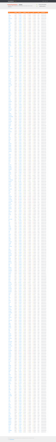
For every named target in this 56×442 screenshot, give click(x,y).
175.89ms (20, 315)
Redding (10, 324)
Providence (10, 317)
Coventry (10, 122)
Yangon (9, 425)
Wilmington (10, 422)
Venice (9, 410)
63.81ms (20, 385)
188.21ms (20, 50)
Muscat (10, 279)
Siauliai (9, 368)
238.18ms (20, 400)
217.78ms (20, 427)
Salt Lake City (10, 341)
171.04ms (20, 231)
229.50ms (20, 33)
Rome (9, 332)
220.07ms (20, 267)
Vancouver (10, 407)
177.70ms (20, 410)
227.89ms (20, 131)
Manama (10, 252)
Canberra (10, 92)
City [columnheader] (9, 12)
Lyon (9, 247)
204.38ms (20, 60)
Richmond (10, 327)
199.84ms (20, 415)
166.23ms (20, 403)
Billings (9, 60)
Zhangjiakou (10, 430)
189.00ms (20, 107)
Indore (9, 190)
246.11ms (20, 124)
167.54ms (20, 276)
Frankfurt (10, 154)
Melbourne (10, 261)
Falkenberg (10, 149)
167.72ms (20, 15)
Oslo (9, 296)
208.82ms (20, 210)
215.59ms (20, 401)
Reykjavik (10, 326)
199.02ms (20, 300)
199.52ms (20, 324)
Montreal (10, 273)
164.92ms (20, 407)
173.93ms (20, 152)
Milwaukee (10, 267)
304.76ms (20, 321)
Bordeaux (10, 66)
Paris (9, 303)
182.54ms (20, 332)
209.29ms (20, 311)
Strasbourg (10, 380)
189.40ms (20, 377)
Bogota (9, 63)
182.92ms (20, 145)
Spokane (10, 374)
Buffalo (9, 86)
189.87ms (20, 409)
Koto (9, 216)
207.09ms (20, 225)
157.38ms (20, 59)
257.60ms (20, 56)
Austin (9, 36)
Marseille (10, 258)
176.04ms (20, 318)
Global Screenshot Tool (42, 6)
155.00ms (20, 244)
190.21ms (20, 329)
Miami (9, 264)
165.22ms (20, 380)
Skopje (9, 371)
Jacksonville (10, 196)
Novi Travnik (10, 288)
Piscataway (10, 309)
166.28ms (20, 161)
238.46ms (20, 264)
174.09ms (20, 335)
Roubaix (10, 336)
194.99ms (20, 57)
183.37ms (20, 386)
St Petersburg (10, 377)
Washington (10, 418)
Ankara (9, 24)
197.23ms (20, 89)
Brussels (10, 80)
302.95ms (20, 72)
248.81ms (20, 273)
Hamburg (10, 172)
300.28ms (20, 302)
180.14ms (20, 217)
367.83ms (20, 69)
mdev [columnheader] (38, 12)
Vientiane (10, 413)
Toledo (9, 400)
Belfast (9, 50)
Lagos (9, 223)
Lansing (10, 226)
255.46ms (20, 226)
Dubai (9, 140)
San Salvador (10, 350)
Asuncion (10, 30)
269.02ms (20, 419)
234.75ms (20, 36)
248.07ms (20, 317)
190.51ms (20, 213)
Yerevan (10, 427)
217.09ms (20, 18)
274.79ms (20, 95)
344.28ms (20, 199)
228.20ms (20, 240)
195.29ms (20, 51)
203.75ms (20, 211)
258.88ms (20, 62)
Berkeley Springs (11, 56)
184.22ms (20, 368)
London (9, 240)
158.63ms (20, 330)
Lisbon (9, 237)
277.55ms (20, 63)
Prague (9, 315)
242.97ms (20, 339)
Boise (9, 65)
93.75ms (20, 294)
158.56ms (20, 252)
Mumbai (10, 276)
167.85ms (20, 75)
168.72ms (20, 66)
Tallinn (9, 386)
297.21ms (20, 178)
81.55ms (20, 216)
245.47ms (20, 119)
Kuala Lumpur (10, 219)
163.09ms (20, 229)
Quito (9, 321)
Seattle (9, 359)
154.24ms (20, 92)
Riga (9, 329)
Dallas (9, 127)
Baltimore (10, 41)
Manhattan (10, 255)
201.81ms (20, 416)
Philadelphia (10, 306)
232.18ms (20, 41)
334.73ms (20, 232)
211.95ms (20, 193)
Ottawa (9, 297)
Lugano (9, 244)
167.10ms (20, 122)
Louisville (10, 243)
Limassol (10, 234)
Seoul (9, 362)
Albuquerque (10, 18)
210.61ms (20, 235)
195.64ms (20, 424)
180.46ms (20, 395)
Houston (10, 184)
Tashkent (10, 389)
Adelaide (10, 15)
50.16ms (20, 175)
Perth (9, 305)
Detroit (9, 133)
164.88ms (20, 157)
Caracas (10, 95)
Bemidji (9, 53)
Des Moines (10, 131)
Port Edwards (10, 312)
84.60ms (20, 282)
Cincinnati (10, 110)
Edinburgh (10, 145)
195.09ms (20, 104)
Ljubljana (10, 238)
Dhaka (9, 134)
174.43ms (20, 238)
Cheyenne (10, 104)
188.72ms (20, 205)
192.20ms (20, 371)
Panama (10, 302)
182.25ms (20, 80)
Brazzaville (10, 72)
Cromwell (10, 124)
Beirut (9, 48)
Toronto (10, 401)
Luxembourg (10, 246)
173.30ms (20, 35)
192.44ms (20, 299)
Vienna (9, 412)
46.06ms (20, 413)
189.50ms (20, 412)
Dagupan (10, 125)
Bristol (9, 75)
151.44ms (20, 74)
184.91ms (20, 158)
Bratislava (10, 71)
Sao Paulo (10, 353)
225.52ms (20, 110)
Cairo (9, 89)
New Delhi (10, 282)
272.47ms (20, 214)
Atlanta (9, 33)
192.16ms (20, 187)
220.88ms (20, 392)
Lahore (9, 225)
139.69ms (20, 382)
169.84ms (20, 148)
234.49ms (20, 285)
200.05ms (20, 24)
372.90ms (20, 48)
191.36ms (20, 347)
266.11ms (20, 350)
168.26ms (20, 139)
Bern (9, 59)
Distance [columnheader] (16, 12)
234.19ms (20, 365)
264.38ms (20, 223)
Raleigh (9, 323)
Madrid (9, 249)
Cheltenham (10, 101)
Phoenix (10, 308)
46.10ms (20, 125)
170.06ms (20, 143)
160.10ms (20, 45)
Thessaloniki (10, 395)
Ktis (9, 217)
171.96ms (20, 163)
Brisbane (10, 74)
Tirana (9, 397)
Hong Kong (10, 181)
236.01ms (20, 86)
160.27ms (20, 249)
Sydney (9, 382)
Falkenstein (10, 151)
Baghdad (10, 38)
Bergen (9, 54)
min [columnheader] (28, 12)
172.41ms (20, 77)
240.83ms (20, 207)
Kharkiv (9, 213)
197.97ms (20, 326)
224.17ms (20, 418)
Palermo (10, 300)
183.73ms (20, 291)
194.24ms (20, 149)
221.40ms (20, 333)
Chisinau (10, 107)
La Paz (9, 222)
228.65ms (20, 184)
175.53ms (20, 247)
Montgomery (10, 270)
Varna (9, 409)
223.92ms (20, 68)
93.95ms (20, 398)
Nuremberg (10, 291)
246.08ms (20, 243)
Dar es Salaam (10, 128)
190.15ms (20, 237)
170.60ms (20, 279)
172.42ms (20, 137)
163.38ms (20, 27)
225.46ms (20, 38)
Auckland (10, 35)
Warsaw (10, 416)
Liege (9, 231)
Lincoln (9, 235)
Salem (9, 339)
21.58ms (20, 219)
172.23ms (20, 397)
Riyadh (9, 330)
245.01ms (20, 78)
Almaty (9, 21)
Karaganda (10, 207)
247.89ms (20, 196)
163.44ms (20, 47)
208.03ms (20, 374)
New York (10, 285)
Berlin (9, 57)
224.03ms (20, 234)
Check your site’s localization (42, 4)
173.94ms (20, 246)
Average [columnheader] (19, 12)
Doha (9, 136)
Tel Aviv (9, 392)
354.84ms (20, 222)
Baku (9, 39)
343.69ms (20, 202)
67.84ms (20, 134)
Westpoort (10, 421)
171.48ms (20, 151)
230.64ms (20, 327)
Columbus (10, 119)
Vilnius (9, 415)
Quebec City (10, 320)
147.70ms (20, 362)
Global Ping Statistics (13, 4)
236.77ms (20, 39)
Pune (9, 318)
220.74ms (20, 308)
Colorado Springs (11, 116)
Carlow (9, 98)
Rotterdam (10, 335)
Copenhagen (10, 121)
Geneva (10, 160)
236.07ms (20, 116)
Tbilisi (9, 391)
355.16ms (20, 353)
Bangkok (10, 44)
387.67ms (20, 30)
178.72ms (20, 101)
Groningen (10, 166)
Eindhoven (10, 148)
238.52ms (20, 430)
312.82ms (20, 128)
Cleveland (10, 113)
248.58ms (20, 133)
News (47, 1)
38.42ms (20, 44)
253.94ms (20, 54)
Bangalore (10, 42)
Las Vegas (10, 228)
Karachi (10, 205)
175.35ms (20, 166)
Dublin (9, 142)
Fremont (10, 155)
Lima (9, 232)
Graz (9, 163)
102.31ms (20, 136)
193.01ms (20, 140)
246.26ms (20, 323)
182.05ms (20, 314)
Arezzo (9, 27)
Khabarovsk (10, 211)
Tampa (9, 388)
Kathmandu (10, 208)
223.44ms (20, 391)
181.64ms (20, 98)
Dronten (10, 139)
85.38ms (20, 190)
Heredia (10, 178)
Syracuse (10, 383)
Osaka (9, 294)
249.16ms (20, 21)
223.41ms (20, 270)
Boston (9, 68)
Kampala (10, 202)
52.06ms (20, 181)
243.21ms (20, 383)
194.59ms (20, 146)
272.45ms (20, 406)
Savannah (10, 356)
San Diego (10, 344)
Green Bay (10, 164)
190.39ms (20, 341)
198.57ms (20, 389)
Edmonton (10, 146)
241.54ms (20, 309)
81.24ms (20, 208)
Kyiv (9, 220)
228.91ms (20, 306)
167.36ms (20, 250)
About (45, 1)
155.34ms (20, 160)
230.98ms (20, 388)
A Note (43, 1)
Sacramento (10, 338)
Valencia (10, 404)
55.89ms (20, 42)
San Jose (10, 347)
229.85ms (20, 127)
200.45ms (20, 130)
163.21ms (20, 261)
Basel (9, 47)
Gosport (10, 161)
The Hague (10, 394)
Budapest (10, 83)
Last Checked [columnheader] (43, 12)
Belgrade (10, 51)
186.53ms (20, 288)
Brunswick (10, 78)
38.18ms (20, 425)
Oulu (9, 299)
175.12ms (20, 394)
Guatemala (10, 169)
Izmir (9, 193)
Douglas (10, 137)
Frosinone (10, 157)
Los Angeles (10, 241)
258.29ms (20, 320)
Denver (9, 130)
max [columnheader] (33, 12)
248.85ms (20, 356)
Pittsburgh (10, 311)
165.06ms (20, 154)
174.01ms (20, 142)
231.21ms (20, 422)
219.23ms (20, 53)
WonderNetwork (11, 1)
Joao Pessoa (10, 199)
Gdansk (9, 158)
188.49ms (20, 296)
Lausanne (10, 229)
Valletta (9, 406)
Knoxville (10, 214)
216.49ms (20, 228)
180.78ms (20, 121)
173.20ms (20, 336)
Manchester (10, 253)
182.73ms (20, 344)
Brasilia (9, 69)
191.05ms (20, 241)
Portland (10, 314)
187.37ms (20, 155)
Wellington (10, 419)
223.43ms (20, 338)
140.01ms (20, 305)
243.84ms (20, 255)
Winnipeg (10, 424)
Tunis (9, 403)
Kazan (9, 210)
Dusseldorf (10, 143)
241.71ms (20, 359)
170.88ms (20, 172)
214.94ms (20, 65)
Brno (9, 77)
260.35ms (20, 169)
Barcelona (10, 45)
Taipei (9, 385)
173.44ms (20, 83)
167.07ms (20, 421)
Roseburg (10, 333)
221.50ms (20, 312)
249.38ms (20, 164)
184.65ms (20, 220)
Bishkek (10, 62)
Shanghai (10, 365)
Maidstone (10, 250)
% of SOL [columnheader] (24, 12)
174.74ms (20, 71)
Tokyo (9, 398)
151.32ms (20, 258)
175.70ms (20, 303)
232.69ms (20, 113)
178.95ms (20, 253)
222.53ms (20, 297)
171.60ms (20, 404)
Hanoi (9, 175)
